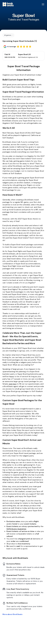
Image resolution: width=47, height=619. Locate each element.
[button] (8, 35)
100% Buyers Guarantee (16, 529)
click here (12, 384)
